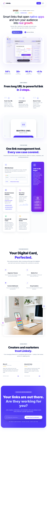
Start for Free (16, 32)
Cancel (18, 56)
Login (39, 3)
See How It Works (30, 32)
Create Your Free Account (32, 417)
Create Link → (26, 56)
